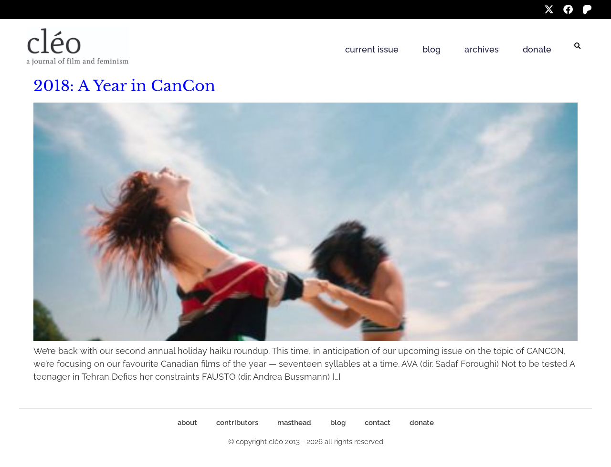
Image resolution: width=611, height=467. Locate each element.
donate (537, 49)
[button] (577, 46)
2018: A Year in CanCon (124, 85)
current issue (372, 49)
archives (481, 49)
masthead (294, 422)
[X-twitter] (549, 9)
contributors (237, 422)
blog (431, 49)
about (187, 422)
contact (377, 422)
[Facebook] (568, 9)
